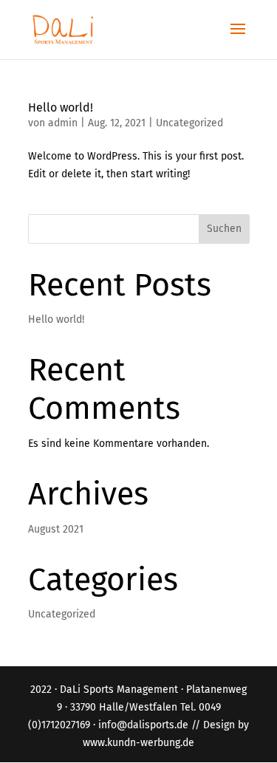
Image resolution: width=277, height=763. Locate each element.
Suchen (224, 228)
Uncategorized (189, 123)
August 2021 (55, 529)
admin (63, 123)
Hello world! (60, 107)
